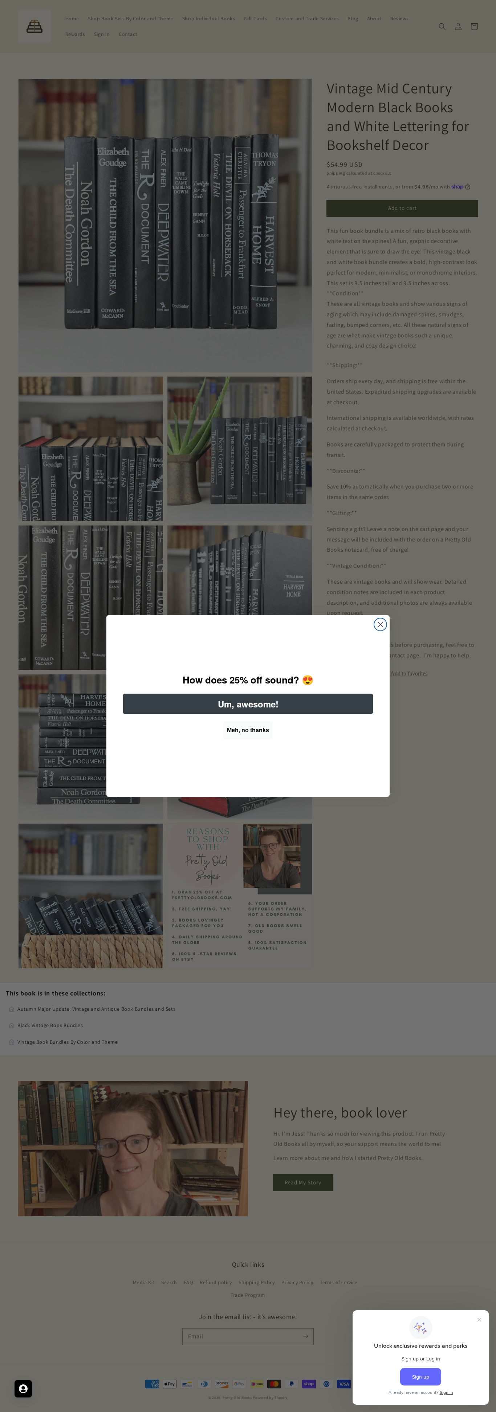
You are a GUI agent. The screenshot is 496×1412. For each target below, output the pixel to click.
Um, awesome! (248, 704)
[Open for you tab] (23, 1388)
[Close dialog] (380, 624)
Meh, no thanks (248, 730)
